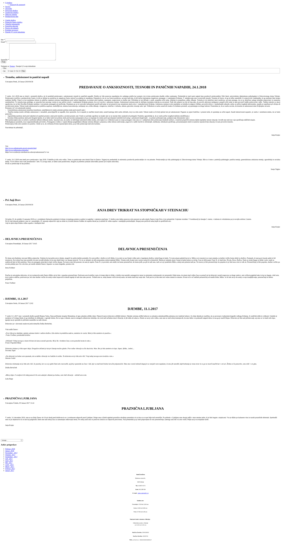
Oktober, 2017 (10, 455)
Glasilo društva (10, 20)
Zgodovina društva (11, 12)
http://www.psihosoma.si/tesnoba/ (17, 150)
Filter (23, 71)
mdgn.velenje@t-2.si (143, 493)
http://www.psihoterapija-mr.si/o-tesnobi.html (20, 148)
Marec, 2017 (9, 467)
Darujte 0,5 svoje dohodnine (15, 32)
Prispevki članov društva (13, 22)
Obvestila (8, 9)
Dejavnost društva (11, 11)
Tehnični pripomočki (12, 24)
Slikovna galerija (11, 14)
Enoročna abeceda (11, 26)
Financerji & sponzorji (17, 5)
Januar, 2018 (9, 451)
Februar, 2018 (10, 449)
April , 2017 (9, 465)
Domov (12, 66)
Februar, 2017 (10, 469)
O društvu (8, 3)
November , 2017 (11, 453)
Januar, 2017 (9, 471)
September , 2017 (11, 457)
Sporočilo (5, 60)
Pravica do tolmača (11, 28)
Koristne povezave (11, 30)
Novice (7, 7)
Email (3, 42)
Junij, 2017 (9, 461)
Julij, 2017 (9, 459)
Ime (3, 40)
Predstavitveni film (11, 16)
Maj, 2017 (8, 463)
